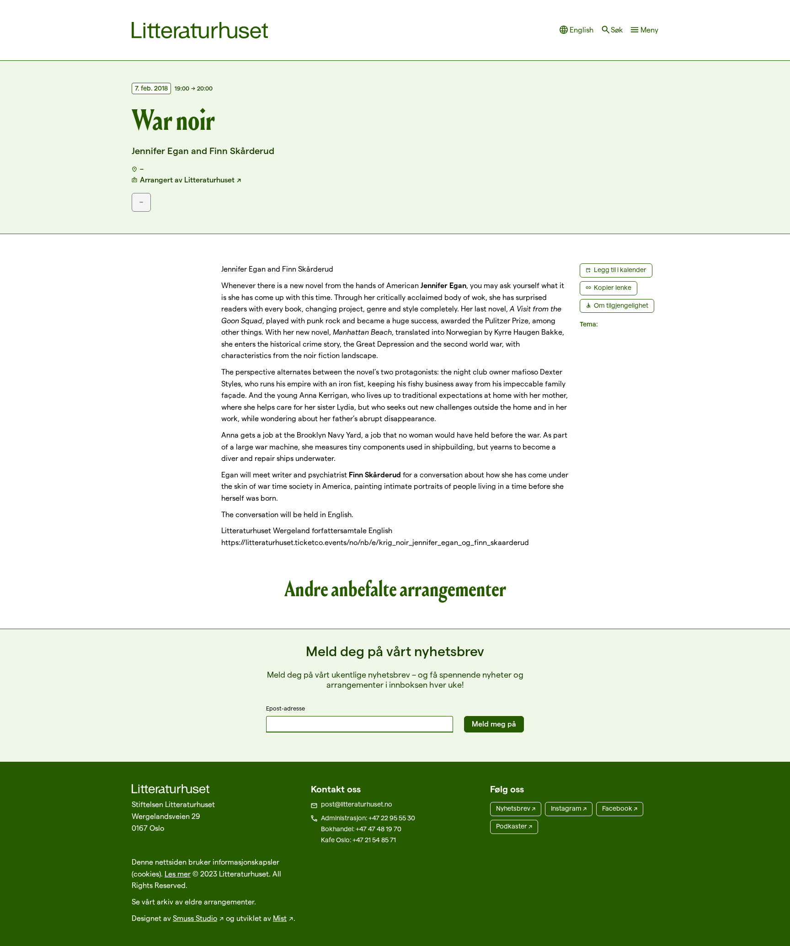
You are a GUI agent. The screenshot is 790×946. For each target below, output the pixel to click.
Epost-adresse (285, 708)
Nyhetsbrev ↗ (515, 808)
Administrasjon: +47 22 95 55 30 (368, 818)
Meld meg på (494, 724)
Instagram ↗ (569, 808)
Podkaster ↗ (514, 826)
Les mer (178, 874)
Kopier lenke (612, 287)
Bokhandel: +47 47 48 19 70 (361, 829)
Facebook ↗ (619, 808)
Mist (280, 918)
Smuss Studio (195, 918)
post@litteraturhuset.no (356, 804)
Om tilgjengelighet (621, 305)
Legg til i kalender (620, 269)
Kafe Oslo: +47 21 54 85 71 (358, 840)
